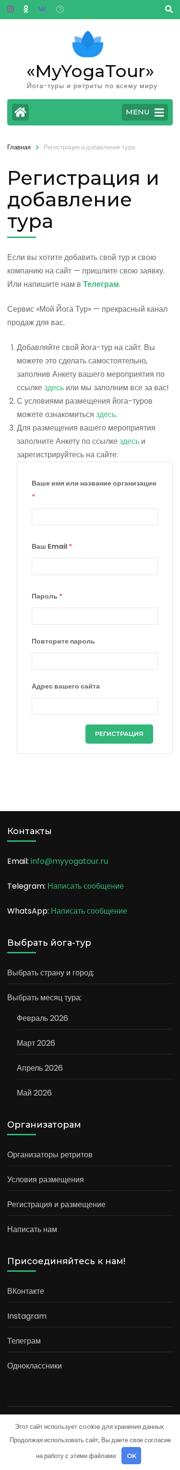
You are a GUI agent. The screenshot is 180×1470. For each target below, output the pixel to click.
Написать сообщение (86, 886)
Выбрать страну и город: (50, 972)
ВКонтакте (25, 1291)
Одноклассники (34, 1365)
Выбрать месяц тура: (44, 997)
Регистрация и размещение (56, 1204)
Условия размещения (45, 1179)
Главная (19, 147)
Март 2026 (36, 1043)
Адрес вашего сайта (66, 686)
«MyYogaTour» (90, 70)
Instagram (27, 1316)
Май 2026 (34, 1092)
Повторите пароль (63, 641)
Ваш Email (52, 546)
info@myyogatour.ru (69, 861)
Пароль (47, 596)
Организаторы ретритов (50, 1154)
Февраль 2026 (42, 1018)
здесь (55, 387)
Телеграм (24, 1340)
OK (131, 1455)
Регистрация (119, 733)
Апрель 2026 (40, 1068)
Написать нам (32, 1229)
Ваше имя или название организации (94, 489)
